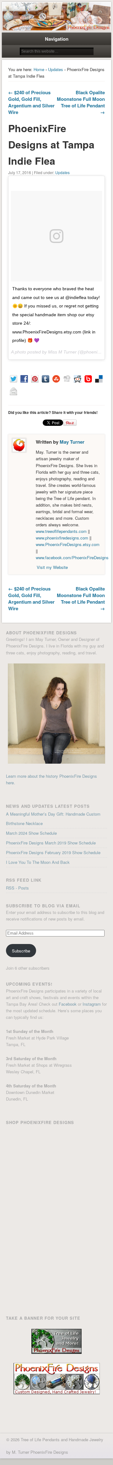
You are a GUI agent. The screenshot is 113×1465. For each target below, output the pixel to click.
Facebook (68, 1004)
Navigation (56, 38)
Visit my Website (52, 567)
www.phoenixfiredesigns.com (62, 538)
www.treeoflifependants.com (61, 531)
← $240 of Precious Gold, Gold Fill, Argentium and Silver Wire (31, 102)
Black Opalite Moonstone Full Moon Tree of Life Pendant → (81, 102)
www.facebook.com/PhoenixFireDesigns (72, 557)
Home (39, 69)
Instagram (92, 1004)
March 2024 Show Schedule (31, 833)
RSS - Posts (17, 888)
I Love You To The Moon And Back (38, 862)
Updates (55, 69)
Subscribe (21, 951)
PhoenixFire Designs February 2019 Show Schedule (53, 852)
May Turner (72, 441)
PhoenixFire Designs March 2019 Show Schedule (51, 843)
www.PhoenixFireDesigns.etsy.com (68, 544)
